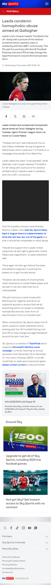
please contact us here (14, 364)
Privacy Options (9, 565)
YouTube (29, 528)
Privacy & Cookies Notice (13, 561)
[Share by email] (33, 116)
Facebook (11, 528)
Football (13, 11)
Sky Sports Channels (13, 542)
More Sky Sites (10, 548)
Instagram (23, 528)
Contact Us (7, 572)
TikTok (17, 528)
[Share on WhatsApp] (24, 116)
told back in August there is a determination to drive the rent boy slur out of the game (24, 233)
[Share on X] (15, 116)
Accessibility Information (13, 568)
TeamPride (34, 343)
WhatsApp (35, 528)
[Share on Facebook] (6, 116)
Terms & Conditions (11, 557)
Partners (7, 536)
